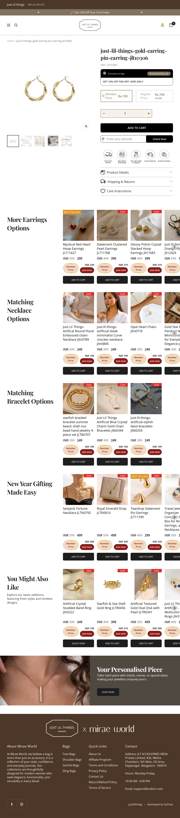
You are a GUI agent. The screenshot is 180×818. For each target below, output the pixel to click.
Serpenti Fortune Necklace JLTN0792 (77, 510)
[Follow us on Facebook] (12, 804)
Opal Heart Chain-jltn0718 (144, 329)
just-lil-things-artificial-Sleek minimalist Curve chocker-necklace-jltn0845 (110, 335)
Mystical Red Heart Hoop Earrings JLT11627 (77, 248)
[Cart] (171, 25)
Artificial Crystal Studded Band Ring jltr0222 (77, 607)
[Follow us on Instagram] (21, 804)
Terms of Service (100, 788)
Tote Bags (69, 754)
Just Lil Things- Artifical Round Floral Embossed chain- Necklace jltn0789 (78, 333)
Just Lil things (15, 5)
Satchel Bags (71, 765)
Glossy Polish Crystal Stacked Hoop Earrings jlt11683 (146, 248)
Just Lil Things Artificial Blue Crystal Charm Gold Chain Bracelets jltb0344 (112, 424)
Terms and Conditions (103, 765)
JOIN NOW (87, 270)
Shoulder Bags (72, 760)
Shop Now (108, 692)
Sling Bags (69, 771)
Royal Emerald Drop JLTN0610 (111, 510)
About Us (95, 754)
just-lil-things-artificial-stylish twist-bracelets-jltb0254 (142, 424)
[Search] (16, 25)
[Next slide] (174, 247)
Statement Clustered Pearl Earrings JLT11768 (112, 248)
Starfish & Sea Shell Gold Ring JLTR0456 (111, 605)
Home (10, 41)
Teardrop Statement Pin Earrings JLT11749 (145, 512)
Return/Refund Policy (103, 782)
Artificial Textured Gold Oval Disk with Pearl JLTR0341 (145, 607)
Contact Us (96, 776)
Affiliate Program (100, 760)
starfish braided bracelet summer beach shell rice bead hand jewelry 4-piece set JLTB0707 (78, 426)
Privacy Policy (98, 771)
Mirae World (36, 5)
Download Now (157, 73)
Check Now (159, 139)
